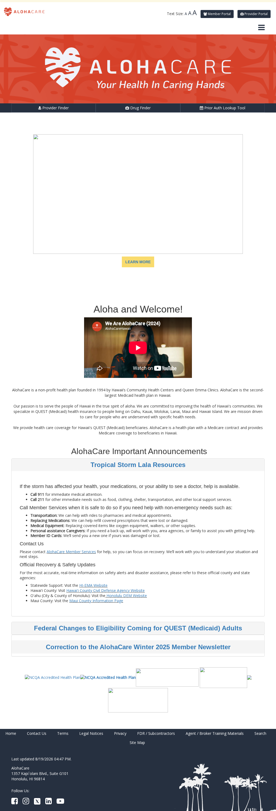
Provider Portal (256, 14)
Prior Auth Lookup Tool (224, 107)
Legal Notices (91, 733)
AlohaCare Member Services (71, 551)
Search (260, 733)
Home (10, 733)
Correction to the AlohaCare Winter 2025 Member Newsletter (138, 647)
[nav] (261, 27)
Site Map (137, 742)
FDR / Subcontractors (156, 733)
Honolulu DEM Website (126, 595)
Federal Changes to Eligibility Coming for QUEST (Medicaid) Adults (138, 628)
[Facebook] (14, 802)
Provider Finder (55, 107)
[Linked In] (48, 802)
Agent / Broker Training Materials (215, 733)
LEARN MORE (138, 262)
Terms (62, 733)
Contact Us (36, 733)
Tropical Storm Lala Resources (138, 464)
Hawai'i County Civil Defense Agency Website (105, 590)
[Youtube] (60, 802)
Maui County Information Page (96, 600)
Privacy (120, 733)
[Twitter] (37, 802)
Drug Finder (140, 107)
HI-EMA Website (93, 585)
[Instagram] (26, 802)
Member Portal (219, 14)
